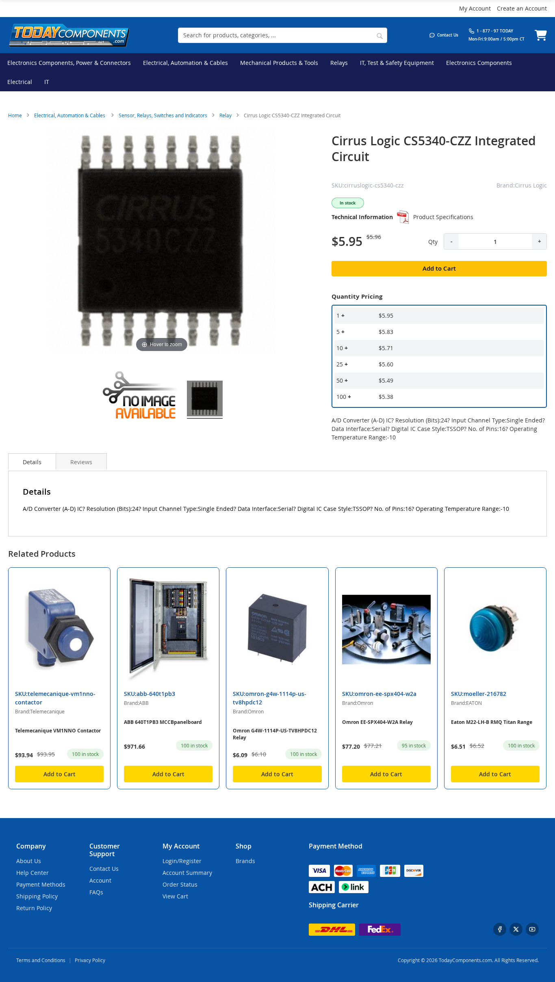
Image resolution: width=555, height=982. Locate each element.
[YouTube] (532, 929)
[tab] (32, 461)
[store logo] (69, 35)
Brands (245, 861)
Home (15, 115)
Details (32, 462)
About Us (28, 861)
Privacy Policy (90, 960)
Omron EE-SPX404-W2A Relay (377, 722)
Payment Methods (40, 884)
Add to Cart (59, 774)
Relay (225, 115)
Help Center (32, 872)
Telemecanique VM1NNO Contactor (58, 730)
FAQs (96, 892)
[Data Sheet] (403, 217)
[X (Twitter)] (515, 929)
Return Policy (34, 908)
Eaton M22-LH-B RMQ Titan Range (491, 722)
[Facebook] (499, 929)
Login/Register (182, 861)
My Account (475, 8)
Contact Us (104, 868)
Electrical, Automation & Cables (70, 115)
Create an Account (522, 8)
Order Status (180, 884)
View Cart (175, 896)
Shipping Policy (37, 896)
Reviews (81, 462)
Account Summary (187, 872)
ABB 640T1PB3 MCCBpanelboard (163, 722)
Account (100, 880)
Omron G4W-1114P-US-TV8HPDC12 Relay (275, 734)
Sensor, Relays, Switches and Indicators (163, 115)
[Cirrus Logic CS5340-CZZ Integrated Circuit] (141, 399)
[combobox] (282, 35)
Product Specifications (443, 217)
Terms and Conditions (40, 960)
